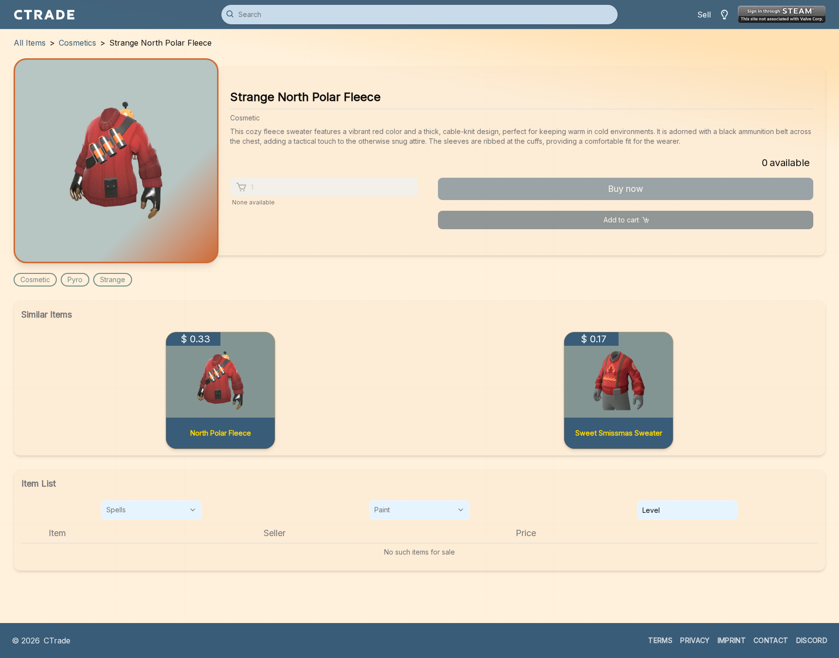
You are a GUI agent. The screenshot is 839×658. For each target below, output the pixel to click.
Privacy (694, 640)
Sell (704, 14)
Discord (811, 640)
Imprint (732, 640)
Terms (660, 640)
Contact (771, 640)
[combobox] (151, 510)
